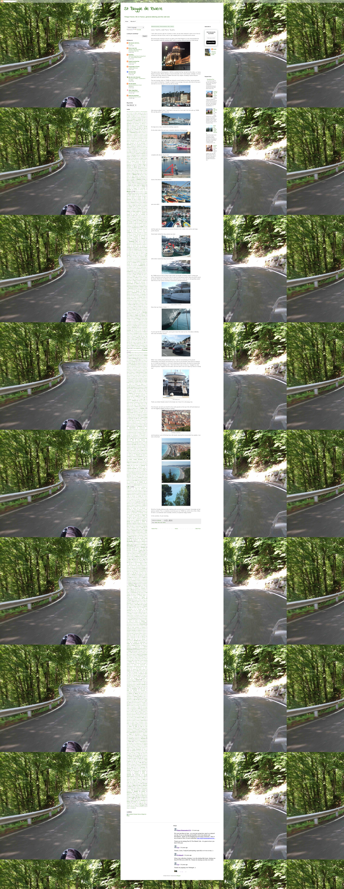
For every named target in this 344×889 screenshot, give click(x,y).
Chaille (134, 229)
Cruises (128, 276)
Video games (130, 777)
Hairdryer (128, 391)
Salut (130, 672)
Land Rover (135, 465)
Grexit (130, 384)
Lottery (132, 499)
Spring (141, 713)
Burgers (135, 200)
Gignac (144, 370)
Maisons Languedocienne (140, 506)
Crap (133, 273)
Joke (145, 445)
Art (133, 149)
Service (134, 687)
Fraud (139, 354)
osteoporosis (144, 579)
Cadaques (134, 203)
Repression (129, 646)
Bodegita (145, 182)
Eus (140, 325)
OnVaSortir (134, 575)
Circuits (139, 243)
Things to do (139, 746)
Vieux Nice (143, 777)
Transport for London (131, 758)
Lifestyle (144, 487)
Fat (129, 334)
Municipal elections (131, 548)
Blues (146, 180)
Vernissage (137, 774)
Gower (136, 379)
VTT (141, 783)
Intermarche (135, 435)
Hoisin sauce (135, 408)
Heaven (139, 397)
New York (138, 559)
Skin (145, 696)
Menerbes (144, 523)
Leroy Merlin (135, 480)
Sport (136, 713)
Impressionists (132, 427)
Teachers (145, 735)
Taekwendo (145, 732)
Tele (146, 737)
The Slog (131, 744)
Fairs (133, 331)
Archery (133, 146)
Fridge (129, 358)
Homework (135, 411)
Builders (133, 197)
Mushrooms (134, 551)
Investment (143, 436)
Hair (145, 390)
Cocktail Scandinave (138, 250)
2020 (132, 114)
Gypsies (130, 390)
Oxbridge (134, 580)
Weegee (143, 791)
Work (133, 798)
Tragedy (128, 755)
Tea (140, 735)
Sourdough (133, 708)
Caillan (129, 205)
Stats (138, 720)
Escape (135, 322)
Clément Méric (135, 247)
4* (138, 114)
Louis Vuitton (144, 499)
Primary (141, 619)
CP (139, 271)
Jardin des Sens (135, 442)
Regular (135, 642)
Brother (128, 196)
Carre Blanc (135, 214)
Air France (133, 128)
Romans (130, 655)
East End (145, 307)
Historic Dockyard (142, 405)
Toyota (144, 753)
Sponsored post (130, 713)
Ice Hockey (133, 423)
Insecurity (129, 433)
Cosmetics (144, 268)
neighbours (137, 556)
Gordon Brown (138, 375)
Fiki (146, 337)
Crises (139, 274)
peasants (144, 589)
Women (144, 797)
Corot (133, 268)
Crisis (145, 274)
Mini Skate (145, 529)
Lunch (137, 502)
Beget (137, 170)
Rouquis (144, 657)
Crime (134, 274)
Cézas (146, 227)
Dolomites (143, 294)
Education (144, 312)
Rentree (138, 645)
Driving (129, 304)
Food (128, 348)
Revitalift (135, 651)
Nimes (141, 563)
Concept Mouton (142, 262)
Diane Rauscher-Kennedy (132, 286)
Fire (135, 340)
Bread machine (135, 193)
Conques (135, 265)
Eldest (136, 315)
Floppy (132, 345)
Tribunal (140, 759)
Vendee (143, 773)
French (145, 355)
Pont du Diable (137, 610)
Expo (140, 328)
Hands (146, 391)
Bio (141, 173)
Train (133, 755)
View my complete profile (213, 53)
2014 (128, 114)
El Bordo (131, 315)
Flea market (136, 343)
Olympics (134, 574)
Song (128, 707)
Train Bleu (138, 755)
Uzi (137, 767)
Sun (161, 522)
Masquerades (144, 514)
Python (139, 630)
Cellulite (141, 226)
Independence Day (132, 432)
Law (138, 473)
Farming (135, 333)
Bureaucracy (129, 200)
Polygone (144, 607)
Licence (130, 485)
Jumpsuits (129, 448)
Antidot (133, 141)
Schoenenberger (130, 679)
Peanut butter (137, 589)
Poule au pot (144, 615)
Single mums (139, 694)
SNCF (146, 701)
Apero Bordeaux (130, 143)
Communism (136, 259)
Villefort (144, 779)
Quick (145, 633)
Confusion (129, 265)
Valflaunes (135, 768)
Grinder (136, 384)
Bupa (144, 199)
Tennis (133, 740)
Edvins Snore (132, 313)
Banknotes (129, 162)
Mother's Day (130, 544)
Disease (128, 292)
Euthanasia (145, 325)
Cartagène (139, 215)
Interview (134, 436)
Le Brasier (134, 474)
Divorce (128, 294)
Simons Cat (143, 693)
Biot (145, 173)
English (139, 319)
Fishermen (139, 342)
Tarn (132, 735)
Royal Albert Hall (139, 658)
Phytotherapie (130, 598)
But (141, 202)
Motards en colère (141, 542)
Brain (142, 191)
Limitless (128, 491)
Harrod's (133, 394)
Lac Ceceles (140, 463)
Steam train (143, 720)
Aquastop (139, 144)
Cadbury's (140, 203)
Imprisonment (142, 427)
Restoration (145, 649)
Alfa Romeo (143, 129)
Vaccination (142, 767)
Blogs (144, 179)
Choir (140, 239)
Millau (128, 529)
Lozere (144, 500)
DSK (143, 304)
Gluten (145, 372)
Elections (143, 315)
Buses (128, 202)
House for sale (136, 417)
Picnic (129, 600)
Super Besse (144, 728)
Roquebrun (140, 655)
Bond (134, 183)
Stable (144, 719)
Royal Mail (137, 660)
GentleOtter (135, 369)
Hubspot (145, 418)
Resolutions (135, 648)
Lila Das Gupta (137, 490)
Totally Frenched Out (134, 61)
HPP (136, 418)
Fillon (129, 339)
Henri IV (136, 399)
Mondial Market (134, 535)
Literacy (128, 493)
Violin (141, 780)
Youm (136, 805)
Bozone (137, 191)
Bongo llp (139, 183)
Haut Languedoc (141, 394)
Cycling (136, 277)
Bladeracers (143, 176)
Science (134, 681)
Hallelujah (134, 391)
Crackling (129, 273)
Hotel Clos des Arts (132, 415)
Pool (132, 612)
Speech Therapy (142, 711)
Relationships (142, 642)
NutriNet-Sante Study (136, 568)
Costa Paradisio (130, 270)
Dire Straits (140, 289)
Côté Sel (138, 270)
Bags (142, 158)
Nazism (128, 556)
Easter (129, 309)
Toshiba (132, 752)
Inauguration (129, 429)
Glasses (132, 372)
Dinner (142, 288)
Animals (145, 135)
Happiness (130, 393)
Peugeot (139, 594)
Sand (141, 672)
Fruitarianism (130, 360)
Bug (127, 197)
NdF (132, 556)
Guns (142, 388)
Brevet (141, 193)
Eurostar (135, 325)
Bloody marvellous (139, 180)
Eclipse (144, 309)
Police (129, 606)
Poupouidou (130, 616)
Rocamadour (144, 654)
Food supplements (137, 348)
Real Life (136, 639)
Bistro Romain (135, 176)
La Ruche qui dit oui (131, 463)
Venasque (129, 773)
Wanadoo (130, 788)
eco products (129, 310)
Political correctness (137, 606)
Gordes (131, 375)
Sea (145, 682)
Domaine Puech (130, 298)
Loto (128, 499)
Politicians (145, 606)
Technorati (137, 737)
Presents (130, 619)
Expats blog (135, 328)
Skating (135, 696)
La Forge (144, 457)
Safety (135, 664)
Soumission (133, 707)
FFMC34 (137, 337)
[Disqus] (195, 849)
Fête (139, 336)
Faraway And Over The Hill (134, 96)
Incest (129, 430)
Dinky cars (137, 288)
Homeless (129, 411)
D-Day (146, 277)
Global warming (139, 372)
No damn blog (132, 72)
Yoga (140, 803)
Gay (132, 367)
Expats (129, 328)
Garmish (144, 364)
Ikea (145, 424)
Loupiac (130, 500)
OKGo (137, 571)
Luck (133, 502)
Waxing (143, 789)
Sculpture (140, 682)
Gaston (144, 366)
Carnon (128, 214)
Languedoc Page (131, 467)
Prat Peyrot (133, 618)
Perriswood (133, 592)
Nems (142, 556)
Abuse (128, 119)
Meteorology (138, 526)
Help (144, 397)
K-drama (140, 448)
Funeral (128, 361)
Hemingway (129, 399)
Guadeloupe (140, 387)
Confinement (142, 264)
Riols (128, 652)
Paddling (140, 582)
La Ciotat (130, 457)
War (134, 788)
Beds (129, 170)
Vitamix (128, 783)
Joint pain (140, 445)
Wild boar (137, 795)
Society (128, 703)
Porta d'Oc (145, 612)
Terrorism (138, 740)
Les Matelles (140, 482)
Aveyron (144, 155)
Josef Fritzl (133, 447)
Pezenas (129, 595)
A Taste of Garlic (131, 116)
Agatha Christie (134, 125)
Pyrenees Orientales (131, 630)
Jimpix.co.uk (144, 444)
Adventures (129, 123)
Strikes (130, 726)
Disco (144, 291)
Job (129, 445)
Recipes (136, 640)
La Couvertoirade (137, 457)
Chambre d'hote (142, 229)
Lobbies (137, 494)
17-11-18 (130, 113)
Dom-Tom (129, 295)
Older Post (197, 528)
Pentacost (139, 591)
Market (133, 511)
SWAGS (128, 731)
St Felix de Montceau (131, 716)
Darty (135, 280)
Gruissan (144, 385)
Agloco (128, 126)
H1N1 (135, 390)
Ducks (129, 306)
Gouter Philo (130, 379)
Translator (137, 756)
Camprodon (129, 208)
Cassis (144, 217)
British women (132, 194)
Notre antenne (130, 567)
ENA (129, 319)
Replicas (144, 645)
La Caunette (139, 456)
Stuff (141, 726)
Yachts (164, 522)
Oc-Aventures (143, 569)
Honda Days (215, 146)
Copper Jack (135, 267)
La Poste (137, 461)
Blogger (133, 179)
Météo (132, 526)
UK (140, 762)
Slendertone (129, 699)
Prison (130, 621)
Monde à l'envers (136, 533)
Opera (140, 575)
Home (126, 21)
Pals (140, 583)
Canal (134, 208)
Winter (139, 797)
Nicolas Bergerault (139, 562)
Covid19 (129, 271)
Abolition (144, 117)
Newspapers (135, 560)
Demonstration (130, 283)
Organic (144, 577)
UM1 (129, 764)
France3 (141, 352)
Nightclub (130, 563)
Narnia (128, 554)
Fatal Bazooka (134, 334)
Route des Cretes (130, 658)
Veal (139, 770)
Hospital (139, 414)
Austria (137, 153)
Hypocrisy (134, 421)
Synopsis (139, 732)
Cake (134, 205)
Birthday (135, 174)
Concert (128, 264)
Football (145, 348)
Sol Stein (137, 705)
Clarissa (128, 246)
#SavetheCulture (130, 111)
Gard (128, 364)
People (144, 591)
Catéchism (136, 221)
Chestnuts (135, 236)
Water (132, 789)
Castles (134, 220)
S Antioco (138, 663)
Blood (132, 180)
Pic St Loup (144, 598)
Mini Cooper (138, 529)
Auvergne (134, 155)
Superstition (137, 729)
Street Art (141, 725)
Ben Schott (143, 171)
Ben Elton (137, 171)
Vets (136, 776)
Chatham (145, 233)
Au (134, 152)
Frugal (146, 358)
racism (139, 634)
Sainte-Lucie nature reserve (139, 669)
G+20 (138, 361)
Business (133, 202)
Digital (146, 286)
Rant (143, 636)
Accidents (133, 119)
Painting (130, 583)
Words (128, 798)
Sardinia (141, 673)
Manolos (141, 509)
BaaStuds (144, 156)
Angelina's (136, 135)
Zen (137, 806)
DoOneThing (129, 300)
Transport (144, 756)
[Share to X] (168, 520)
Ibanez (128, 423)
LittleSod (139, 493)
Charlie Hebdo (136, 230)
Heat (134, 397)
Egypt (142, 313)
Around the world (143, 147)
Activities (139, 119)
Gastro (128, 367)
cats (135, 223)
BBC (145, 165)
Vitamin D (144, 782)
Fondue (144, 346)
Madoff (133, 505)
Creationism (138, 273)
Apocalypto (143, 143)
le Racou (142, 476)
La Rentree (134, 462)
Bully (135, 199)
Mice (129, 527)
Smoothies (140, 701)
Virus (135, 782)
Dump (134, 306)
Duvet (136, 307)
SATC (130, 675)
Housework (130, 418)
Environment (136, 321)
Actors (144, 119)
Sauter (134, 676)
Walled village (136, 786)
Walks (129, 786)
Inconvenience (135, 430)
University (143, 764)
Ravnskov (144, 637)
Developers (135, 285)
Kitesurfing (136, 451)
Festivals (134, 336)
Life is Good (137, 487)
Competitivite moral (131, 261)
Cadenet (145, 203)
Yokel (145, 803)
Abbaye (128, 117)
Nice (159, 522)
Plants (133, 601)
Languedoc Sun (141, 467)
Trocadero (144, 761)
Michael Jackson (135, 527)
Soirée (132, 705)
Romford (135, 655)
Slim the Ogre (137, 699)
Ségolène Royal (130, 685)
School (137, 679)
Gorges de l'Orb (136, 376)
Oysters (130, 582)
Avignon (128, 156)
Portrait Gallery (142, 613)
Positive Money (130, 615)
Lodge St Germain (131, 496)
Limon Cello (134, 491)
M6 (136, 503)
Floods (128, 345)
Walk (139, 785)
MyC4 (134, 553)
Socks (144, 703)
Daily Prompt (135, 279)
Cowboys (135, 271)
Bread (129, 193)
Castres (140, 220)
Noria (139, 565)
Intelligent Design (142, 433)
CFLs (130, 229)
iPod (128, 438)
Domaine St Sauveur (141, 298)
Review (130, 651)
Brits (138, 194)
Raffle (128, 636)
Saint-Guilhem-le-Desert (138, 666)
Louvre (135, 500)
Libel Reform (144, 483)
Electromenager (134, 316)
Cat (145, 220)
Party (142, 586)
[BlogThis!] (166, 520)
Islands (136, 438)
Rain (138, 636)
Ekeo (146, 313)
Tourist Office (144, 752)
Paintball (145, 582)
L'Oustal (133, 456)
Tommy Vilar (140, 750)
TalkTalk (144, 734)
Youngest (141, 805)
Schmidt (143, 678)
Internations (143, 435)
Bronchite (144, 194)
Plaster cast (139, 601)
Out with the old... (215, 110)
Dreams (141, 303)
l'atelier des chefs (136, 453)
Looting (140, 497)
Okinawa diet (143, 571)
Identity (132, 424)
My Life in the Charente (134, 77)
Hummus (144, 420)
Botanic (143, 186)
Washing (139, 788)
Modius (133, 532)
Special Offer (134, 711)
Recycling (142, 640)
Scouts (134, 682)
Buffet (144, 196)
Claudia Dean (136, 246)
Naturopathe (143, 554)
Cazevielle (134, 224)
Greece (141, 382)
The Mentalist (129, 743)
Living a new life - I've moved (215, 93)
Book (129, 185)
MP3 (145, 545)
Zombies (141, 806)
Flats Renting (129, 343)
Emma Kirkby (144, 318)
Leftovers (137, 479)
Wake (129, 785)
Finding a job (129, 340)
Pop (136, 612)
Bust (138, 202)
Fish (128, 342)
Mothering (143, 544)
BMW (129, 182)
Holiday (142, 408)
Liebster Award (136, 485)
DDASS (139, 280)
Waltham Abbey (144, 786)
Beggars (141, 170)
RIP (131, 652)
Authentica (143, 153)
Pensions (132, 591)
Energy (133, 319)
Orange (130, 577)
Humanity (138, 420)
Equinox (130, 322)
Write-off (137, 800)
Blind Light (139, 177)
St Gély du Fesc (141, 716)
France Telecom (134, 352)
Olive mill (141, 573)
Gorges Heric (134, 378)
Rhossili (140, 651)
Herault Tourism (142, 400)
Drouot (138, 304)
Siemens (130, 693)
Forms (135, 350)
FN (129, 346)
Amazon (144, 132)
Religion (128, 643)
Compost (138, 261)
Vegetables (129, 771)
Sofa (128, 705)
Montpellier (130, 541)
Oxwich (138, 580)
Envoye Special (144, 321)
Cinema (134, 243)
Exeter (140, 327)
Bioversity (129, 174)
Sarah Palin (135, 673)
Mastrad (130, 515)
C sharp (128, 203)
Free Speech (144, 354)
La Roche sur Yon (142, 462)
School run (145, 679)
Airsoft (140, 128)
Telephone (137, 738)
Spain (142, 709)
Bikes (133, 173)
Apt (134, 144)
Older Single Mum (133, 90)
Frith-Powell (140, 358)
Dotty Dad (144, 300)
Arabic (144, 144)
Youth (128, 806)
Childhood (143, 238)
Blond (128, 180)
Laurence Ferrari (130, 471)
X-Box (140, 801)
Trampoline (145, 755)
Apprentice (129, 144)
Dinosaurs (134, 289)
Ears (141, 307)
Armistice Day (135, 147)
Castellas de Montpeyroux (140, 218)
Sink (145, 694)
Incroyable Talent (143, 430)
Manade (143, 508)
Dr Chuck (129, 301)
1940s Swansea (137, 113)
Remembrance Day (137, 643)
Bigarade (129, 173)
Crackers (144, 271)
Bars (135, 165)
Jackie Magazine (141, 439)
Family (144, 331)
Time (145, 749)
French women (132, 357)
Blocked (144, 177)
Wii (133, 795)
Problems (143, 621)
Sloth (143, 699)
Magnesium (138, 505)
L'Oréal (128, 456)
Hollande (135, 409)
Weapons (129, 791)
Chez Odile (143, 236)
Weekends (129, 792)
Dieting (141, 286)
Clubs (140, 249)
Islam (131, 438)
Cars (133, 215)
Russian (132, 663)
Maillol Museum (130, 506)
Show (128, 690)
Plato (145, 601)
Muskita (145, 551)
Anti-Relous (141, 138)
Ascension (145, 149)
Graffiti (140, 379)
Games (139, 363)
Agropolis (140, 126)
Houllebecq (145, 415)
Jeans (139, 444)
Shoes (128, 688)
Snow (130, 702)
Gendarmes (137, 367)
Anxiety (137, 141)
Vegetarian (136, 771)
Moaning (134, 530)
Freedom (130, 355)
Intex (139, 436)
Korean (145, 451)
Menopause (129, 524)
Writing (128, 802)
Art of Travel (138, 149)
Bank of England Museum (133, 161)
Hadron (140, 390)
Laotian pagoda (142, 468)
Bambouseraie (143, 159)
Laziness (143, 473)
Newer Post (154, 528)
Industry (139, 432)
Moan (129, 530)
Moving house (139, 545)
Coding (145, 250)
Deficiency (129, 282)
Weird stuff (143, 792)
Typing (128, 762)
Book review (137, 185)
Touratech (138, 752)
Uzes (132, 767)
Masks (138, 514)
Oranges (135, 577)
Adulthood (135, 122)
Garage (144, 363)
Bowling (135, 189)
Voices (137, 783)
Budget (139, 196)
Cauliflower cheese (142, 223)
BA (138, 156)
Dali (145, 279)
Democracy (143, 282)
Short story (142, 688)
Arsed (129, 149)
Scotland (128, 682)
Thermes (128, 746)
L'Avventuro (131, 454)
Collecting (134, 255)
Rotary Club (137, 657)
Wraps (132, 800)
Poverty (136, 616)
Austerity (132, 153)
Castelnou (129, 220)
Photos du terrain (132, 62)
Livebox (144, 493)
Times (128, 750)
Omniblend (140, 574)
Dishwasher (134, 292)
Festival (140, 334)
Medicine (138, 520)
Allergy (135, 131)
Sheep (144, 687)
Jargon (142, 442)
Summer (135, 728)
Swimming (140, 731)
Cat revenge (129, 221)
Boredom (129, 186)
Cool (146, 265)
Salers (133, 670)
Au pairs (139, 152)
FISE (145, 340)
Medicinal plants (130, 520)
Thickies (133, 746)
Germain (145, 369)
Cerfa (146, 226)
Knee (141, 451)
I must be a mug (142, 421)
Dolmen (137, 294)
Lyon (132, 503)
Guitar (131, 388)
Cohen (137, 252)
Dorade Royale (137, 300)
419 (141, 114)
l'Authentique (144, 453)
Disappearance (130, 291)
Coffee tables (131, 252)
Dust (145, 306)
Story (129, 725)
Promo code (135, 624)
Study (136, 726)
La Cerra (145, 456)
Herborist (137, 402)
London (139, 496)
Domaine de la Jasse (131, 297)
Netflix (133, 557)
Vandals (128, 770)
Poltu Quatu (136, 607)
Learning (140, 477)
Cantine (128, 209)
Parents (139, 585)
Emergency (137, 318)
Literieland (134, 493)
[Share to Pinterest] (172, 520)
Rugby (136, 661)
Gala (142, 361)
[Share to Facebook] (170, 520)
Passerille (137, 588)
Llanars (132, 494)
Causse (128, 224)
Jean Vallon (133, 444)
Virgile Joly (129, 782)
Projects (130, 624)
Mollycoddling (140, 532)
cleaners (143, 246)
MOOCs (144, 541)
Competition (143, 259)
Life (128, 487)
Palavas (135, 583)
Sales (138, 670)
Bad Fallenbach (135, 158)
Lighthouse (129, 488)
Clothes (130, 249)
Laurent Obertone (132, 473)
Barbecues (129, 165)
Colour (135, 256)
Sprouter (134, 714)
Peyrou (144, 594)
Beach (135, 167)
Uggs (136, 762)
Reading (128, 639)
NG (141, 560)
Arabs (128, 146)
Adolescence (138, 120)
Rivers (139, 652)
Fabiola (144, 328)
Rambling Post (210, 79)
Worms (144, 798)
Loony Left (135, 497)
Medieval (144, 520)
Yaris (133, 803)
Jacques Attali (138, 441)
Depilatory (129, 285)
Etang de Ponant (142, 324)
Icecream (139, 423)
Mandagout (129, 509)
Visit (138, 782)
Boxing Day (142, 189)
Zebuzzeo (133, 806)
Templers (128, 740)
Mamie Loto (136, 508)
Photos (143, 597)
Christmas (131, 241)
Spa (132, 709)
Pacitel (135, 582)
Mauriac (134, 517)
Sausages (129, 676)
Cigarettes (129, 243)
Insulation (135, 433)
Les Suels (134, 483)
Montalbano (135, 539)
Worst (128, 800)
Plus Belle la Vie (138, 604)
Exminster (145, 327)
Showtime (135, 690)
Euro (131, 325)
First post (140, 340)
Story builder (134, 725)
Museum (128, 551)
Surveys (144, 729)
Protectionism (129, 625)
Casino (139, 217)
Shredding (143, 690)
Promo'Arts (142, 624)
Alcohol (136, 129)
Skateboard (129, 696)
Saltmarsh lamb (144, 670)
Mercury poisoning (142, 524)
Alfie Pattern (129, 131)
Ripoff (135, 652)
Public (142, 625)
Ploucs (142, 603)
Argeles (144, 146)
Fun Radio (143, 360)
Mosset (133, 542)
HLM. (145, 406)
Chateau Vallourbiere (137, 233)
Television (143, 738)
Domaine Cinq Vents (141, 295)
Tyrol (132, 762)
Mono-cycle (137, 536)
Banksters (129, 164)
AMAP (139, 132)
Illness (128, 426)
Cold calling (135, 253)
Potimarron (137, 615)
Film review (134, 339)
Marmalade (135, 512)
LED (132, 479)
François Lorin (133, 354)
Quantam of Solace (136, 631)
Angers (140, 135)
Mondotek (141, 535)
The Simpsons (137, 743)
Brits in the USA (133, 48)
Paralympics (144, 583)
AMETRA (136, 134)
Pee (127, 591)
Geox (141, 369)
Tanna (128, 735)
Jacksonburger (130, 441)
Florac (137, 345)
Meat (134, 518)
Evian (129, 327)
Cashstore (134, 217)
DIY (133, 294)
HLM (141, 406)
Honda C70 (143, 411)
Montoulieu (143, 539)
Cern (129, 227)
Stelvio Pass (134, 722)
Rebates (143, 639)
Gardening (133, 364)
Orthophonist (129, 579)
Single (133, 694)
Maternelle (137, 515)
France (144, 350)
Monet (146, 535)
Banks (144, 162)
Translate (138, 29)
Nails (145, 553)
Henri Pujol (142, 399)
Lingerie (140, 491)
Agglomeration (143, 125)
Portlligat (130, 613)
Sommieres (143, 705)
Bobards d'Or (139, 182)
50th (145, 114)
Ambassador (129, 134)
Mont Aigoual (129, 538)
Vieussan (137, 777)
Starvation (129, 720)
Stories (141, 723)
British (146, 193)
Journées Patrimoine (141, 447)
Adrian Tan (129, 122)
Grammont (130, 381)
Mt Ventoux (129, 547)
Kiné (146, 450)
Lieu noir (144, 485)
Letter (139, 483)
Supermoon (130, 729)
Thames (136, 741)
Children (128, 239)
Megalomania (136, 521)
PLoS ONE (135, 603)
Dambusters (129, 280)
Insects (144, 432)
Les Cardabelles (130, 482)
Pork (140, 612)
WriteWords (143, 800)
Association (129, 152)
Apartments (143, 141)
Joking (128, 447)
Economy (144, 310)
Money (130, 536)
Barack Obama (142, 164)
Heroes (141, 402)
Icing (144, 423)
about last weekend (133, 95)
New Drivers (145, 557)
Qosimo (144, 630)
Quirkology (129, 634)
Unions (138, 764)
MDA (129, 518)
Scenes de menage (132, 678)
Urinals (128, 765)
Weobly (133, 794)
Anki (129, 137)
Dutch (128, 307)
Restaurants (130, 649)
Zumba (132, 808)
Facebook (129, 330)
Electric (128, 316)
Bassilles (140, 165)
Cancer (139, 208)
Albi (132, 129)
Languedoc (143, 465)
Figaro (142, 337)
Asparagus (135, 150)
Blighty (133, 177)
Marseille (141, 512)
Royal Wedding (144, 660)
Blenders (128, 177)
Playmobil (129, 603)
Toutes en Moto (132, 753)
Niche (132, 562)
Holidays (129, 409)
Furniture (134, 361)
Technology (130, 737)
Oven (129, 580)
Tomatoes (134, 750)
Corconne (129, 268)
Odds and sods (130, 571)
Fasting (145, 333)
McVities (145, 517)
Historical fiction (130, 406)
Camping (130, 206)
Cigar (144, 241)
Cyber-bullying (130, 277)
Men (139, 523)
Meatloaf (139, 518)
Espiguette (141, 322)
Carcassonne (144, 211)
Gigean (139, 370)
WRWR (134, 801)
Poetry (145, 604)
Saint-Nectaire (139, 667)
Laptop (128, 469)
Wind (129, 797)
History (136, 406)
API (137, 143)
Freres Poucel (140, 357)
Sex (139, 687)
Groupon (139, 385)
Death (144, 280)
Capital (133, 209)
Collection (140, 255)
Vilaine (134, 779)
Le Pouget (136, 476)
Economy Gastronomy (131, 312)
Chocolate (134, 239)
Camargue (145, 205)
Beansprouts (143, 167)
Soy (129, 709)
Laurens (137, 471)
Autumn (128, 155)
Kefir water (133, 450)
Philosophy (135, 597)
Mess (128, 526)
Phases (134, 595)
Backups (128, 158)
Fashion (141, 333)
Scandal (144, 676)
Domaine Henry (142, 297)
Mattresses (129, 517)
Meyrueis (145, 526)
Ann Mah (134, 137)
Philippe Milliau (142, 595)
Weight (136, 792)
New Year (131, 559)
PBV (132, 589)
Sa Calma (144, 663)
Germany (130, 370)
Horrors (133, 414)
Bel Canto (130, 171)
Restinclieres (138, 649)
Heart (142, 396)
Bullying (139, 199)
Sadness (128, 664)
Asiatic (129, 150)
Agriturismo (134, 126)
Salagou (128, 670)
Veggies (143, 771)
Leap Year (134, 477)
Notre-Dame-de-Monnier (141, 567)
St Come (144, 714)
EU (127, 325)
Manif (135, 509)
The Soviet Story (138, 744)
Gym (146, 388)
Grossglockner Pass (131, 385)
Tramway (130, 756)
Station (134, 720)
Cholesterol (145, 239)
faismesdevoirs (138, 331)
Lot (145, 497)
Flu (146, 345)
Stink (137, 723)
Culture (133, 276)
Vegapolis (144, 770)
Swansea (134, 731)
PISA (140, 600)
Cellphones (135, 226)
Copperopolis (143, 267)
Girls (128, 372)
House (129, 417)
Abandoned (143, 116)
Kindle (142, 450)
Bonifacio (145, 183)
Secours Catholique (141, 684)
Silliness (136, 693)
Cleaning (129, 247)
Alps (128, 132)
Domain (134, 295)
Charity (128, 230)
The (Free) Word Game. (134, 91)
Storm (146, 723)
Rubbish (130, 661)
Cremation (145, 273)
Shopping (134, 689)
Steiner (128, 722)
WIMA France (144, 795)
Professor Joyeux (138, 622)
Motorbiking (130, 546)
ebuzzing (139, 309)
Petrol (133, 594)
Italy (133, 439)
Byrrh (144, 202)
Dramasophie (135, 303)
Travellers (145, 758)
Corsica (138, 268)
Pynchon (144, 628)
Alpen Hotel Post (142, 131)
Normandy (144, 565)
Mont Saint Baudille (139, 538)
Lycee (142, 502)
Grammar (145, 379)
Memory (134, 523)
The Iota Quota (132, 83)
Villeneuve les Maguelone (132, 780)
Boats (156, 522)
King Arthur (130, 451)
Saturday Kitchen (137, 675)
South (139, 708)
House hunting (144, 417)
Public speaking (135, 627)
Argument (129, 147)
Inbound (135, 429)
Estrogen (135, 324)
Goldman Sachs (132, 373)
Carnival (143, 212)
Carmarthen (136, 212)
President (136, 619)
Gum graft (137, 388)
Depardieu (143, 283)
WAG (146, 783)
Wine (133, 797)
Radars (144, 634)
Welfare (128, 794)
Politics (130, 607)
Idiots (137, 424)
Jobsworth (134, 445)
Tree (129, 759)
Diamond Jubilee (142, 285)
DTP (146, 304)
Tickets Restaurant (136, 749)
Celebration (129, 226)
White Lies (143, 794)
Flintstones (143, 343)
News (144, 559)
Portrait (135, 613)
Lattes (144, 469)
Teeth (142, 737)
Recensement (129, 640)
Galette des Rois (132, 363)
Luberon (128, 502)
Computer (134, 262)
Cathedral (130, 223)
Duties (132, 307)
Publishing (129, 628)
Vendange (136, 773)
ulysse (145, 762)
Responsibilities (143, 648)
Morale (128, 542)
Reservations (137, 646)
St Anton (139, 714)
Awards (134, 156)
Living (128, 494)
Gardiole (139, 364)
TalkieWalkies (137, 734)
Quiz (134, 634)
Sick (134, 691)
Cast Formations (130, 218)
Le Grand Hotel (141, 474)
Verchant (129, 774)
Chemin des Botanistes (140, 235)
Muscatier (135, 550)
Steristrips (141, 722)
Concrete (135, 264)
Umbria (133, 764)
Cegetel (144, 224)
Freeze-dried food (138, 355)
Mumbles (143, 547)
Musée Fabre (142, 550)
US (131, 765)
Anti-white (140, 140)
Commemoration (144, 258)
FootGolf (130, 350)
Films (140, 339)
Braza (146, 191)
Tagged (130, 734)
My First (129, 553)
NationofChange (134, 554)
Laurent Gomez (144, 471)
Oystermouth (144, 580)
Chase (144, 230)
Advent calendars (142, 122)
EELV (138, 313)
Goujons (145, 378)
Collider (130, 256)
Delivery (136, 282)
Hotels (139, 415)
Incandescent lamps (143, 429)
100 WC (137, 111)
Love (139, 500)
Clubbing (135, 249)
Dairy (141, 279)
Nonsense (134, 565)
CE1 (139, 224)
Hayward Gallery (130, 396)
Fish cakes (133, 342)
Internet (128, 436)
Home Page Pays (142, 409)
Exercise (134, 327)
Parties (136, 586)
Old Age (135, 573)
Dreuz (146, 303)
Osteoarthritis (137, 579)
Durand (139, 306)
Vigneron (129, 779)
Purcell (139, 628)
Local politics (143, 494)
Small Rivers (134, 701)
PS (134, 625)
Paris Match (129, 586)
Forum (139, 350)
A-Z (138, 116)
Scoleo (144, 681)
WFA (138, 794)
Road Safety (132, 654)
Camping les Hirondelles (140, 206)
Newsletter (129, 560)
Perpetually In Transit (134, 66)
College (145, 255)
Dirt (145, 289)
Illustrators (134, 426)
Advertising (136, 123)
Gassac (139, 366)
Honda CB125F (130, 412)
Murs (139, 548)
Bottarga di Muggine (132, 188)
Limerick (144, 490)
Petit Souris (141, 592)
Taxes (136, 735)
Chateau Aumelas (138, 232)
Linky (145, 491)
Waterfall (138, 789)
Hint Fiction (134, 405)
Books (143, 185)
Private (136, 621)
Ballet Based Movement (133, 159)
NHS (145, 560)
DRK (134, 304)
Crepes (129, 274)
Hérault (134, 400)
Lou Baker (137, 499)
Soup (139, 707)
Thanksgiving (143, 741)
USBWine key (141, 765)
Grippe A (143, 384)
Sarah (214, 49)
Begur (146, 170)
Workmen (139, 798)
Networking (138, 557)
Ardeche (139, 146)
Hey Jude (134, 403)
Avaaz (139, 155)
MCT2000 (140, 517)
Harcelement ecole (139, 393)
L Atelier (129, 453)
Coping (129, 267)
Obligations (135, 569)
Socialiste (144, 702)
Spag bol (137, 709)
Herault (128, 400)
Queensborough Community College (134, 633)
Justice (134, 448)
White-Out (129, 795)
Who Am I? (133, 21)
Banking (143, 161)
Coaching (145, 249)
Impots (146, 426)
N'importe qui (139, 553)
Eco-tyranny (137, 310)
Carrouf (128, 215)
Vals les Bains (143, 768)
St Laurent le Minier (139, 717)
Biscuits (141, 174)
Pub (138, 625)
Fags (145, 330)
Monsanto (144, 536)
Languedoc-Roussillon (131, 468)
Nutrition (144, 568)
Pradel (141, 616)
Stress (146, 725)
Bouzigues (129, 189)
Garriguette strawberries (132, 366)
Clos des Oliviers (143, 247)
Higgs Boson (140, 403)
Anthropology (134, 138)
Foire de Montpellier (136, 346)
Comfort (137, 258)
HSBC (140, 418)
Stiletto (132, 723)
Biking (138, 173)
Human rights (131, 420)
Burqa (144, 200)
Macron (140, 503)
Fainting (128, 331)
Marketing (139, 511)
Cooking (141, 265)
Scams (138, 676)
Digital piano (130, 288)
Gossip (140, 378)
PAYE (128, 589)
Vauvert (134, 770)
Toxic (139, 753)
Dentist (137, 283)
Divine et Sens (142, 292)
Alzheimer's (133, 132)
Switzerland (132, 732)
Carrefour (143, 214)
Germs (135, 370)
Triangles (134, 759)
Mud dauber (136, 547)
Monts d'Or (138, 541)
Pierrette (135, 600)
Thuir (136, 747)
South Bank (144, 708)
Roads (138, 654)
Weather (136, 791)
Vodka (133, 783)
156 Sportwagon (143, 111)
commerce (130, 259)
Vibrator (140, 776)
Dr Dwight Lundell (137, 301)
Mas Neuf (133, 514)
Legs (141, 479)
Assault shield (143, 150)
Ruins (141, 661)
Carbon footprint (136, 211)
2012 (145, 113)
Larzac (133, 469)
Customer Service (142, 276)
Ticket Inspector (142, 747)
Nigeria (145, 562)
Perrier (128, 592)
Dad (129, 279)
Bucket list (134, 196)
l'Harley (144, 454)
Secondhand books (131, 684)
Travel (139, 758)
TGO (129, 741)
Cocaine (130, 250)
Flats (145, 342)
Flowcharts (142, 345)
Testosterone (144, 740)
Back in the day (132, 73)
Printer (146, 619)
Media (144, 518)
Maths (143, 515)
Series (129, 687)
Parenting (131, 585)
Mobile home (140, 530)
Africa (128, 125)
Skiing (140, 696)
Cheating (130, 235)
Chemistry (129, 236)
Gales (146, 361)
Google (138, 373)
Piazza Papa (137, 598)
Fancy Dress (129, 333)
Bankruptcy (137, 162)
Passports (143, 588)
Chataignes (129, 232)
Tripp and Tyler (136, 761)
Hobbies (128, 408)
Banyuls (134, 164)
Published (143, 627)
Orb (139, 577)
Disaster (138, 291)
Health (137, 396)
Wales (134, 785)
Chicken (136, 238)
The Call (130, 44)
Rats (139, 637)
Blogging (139, 179)
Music (140, 552)
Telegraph (130, 738)
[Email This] (165, 520)
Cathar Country (144, 221)
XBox (145, 801)
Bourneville (143, 188)
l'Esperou (138, 454)
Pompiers (140, 609)
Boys (129, 191)
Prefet (139, 618)
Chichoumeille (129, 238)
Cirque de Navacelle (136, 244)
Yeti (136, 803)
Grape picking (135, 382)
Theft (145, 744)
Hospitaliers (145, 414)
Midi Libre (143, 527)
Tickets (128, 749)
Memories (129, 523)
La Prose (143, 461)
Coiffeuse (142, 252)
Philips (128, 597)
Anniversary (139, 137)
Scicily (129, 681)
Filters (145, 339)
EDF (139, 312)
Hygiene (128, 421)
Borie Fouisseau (136, 186)
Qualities (128, 631)
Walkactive (145, 785)
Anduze (141, 134)
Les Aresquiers (143, 480)
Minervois (133, 529)
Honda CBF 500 (138, 412)
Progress (145, 622)
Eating (134, 309)
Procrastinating (130, 622)
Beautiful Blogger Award (132, 168)
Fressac (145, 357)
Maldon (128, 508)
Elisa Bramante (143, 316)
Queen (144, 631)
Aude (128, 153)
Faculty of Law (137, 330)
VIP (145, 780)
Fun (137, 360)
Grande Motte (138, 381)
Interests (128, 435)
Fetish (132, 337)
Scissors (139, 681)
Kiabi (138, 450)
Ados (145, 120)
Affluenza (144, 123)
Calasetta (139, 205)
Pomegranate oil (131, 609)
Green (146, 382)
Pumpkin (134, 628)
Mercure (135, 524)
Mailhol (144, 505)
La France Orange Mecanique (135, 459)
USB (135, 765)
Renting (133, 645)
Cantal (144, 208)
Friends (134, 358)
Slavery (138, 697)
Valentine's (129, 768)
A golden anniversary (133, 67)
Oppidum (145, 575)
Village (139, 779)
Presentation (144, 618)
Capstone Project (140, 209)
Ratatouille (133, 637)
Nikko (136, 563)
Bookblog (131, 54)
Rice (145, 651)
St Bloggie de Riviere (143, 9)
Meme (143, 521)
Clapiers (144, 244)
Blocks (128, 179)
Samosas (135, 672)
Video (144, 776)
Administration (130, 120)
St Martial (134, 719)
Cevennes (134, 227)
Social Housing (136, 702)
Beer (133, 170)
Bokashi (130, 183)
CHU (140, 241)
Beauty (139, 168)
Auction (144, 152)
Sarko (146, 673)
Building (139, 197)
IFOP (141, 424)
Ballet (146, 158)
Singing (128, 694)
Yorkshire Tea (129, 805)
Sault (144, 675)
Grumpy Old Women (131, 387)
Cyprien (141, 277)
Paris (144, 585)
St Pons (139, 719)
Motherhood (137, 544)
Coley (142, 253)
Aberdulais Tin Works (136, 117)
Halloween (140, 391)
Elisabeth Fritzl (130, 318)
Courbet (143, 270)
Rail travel (133, 636)
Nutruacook (129, 569)
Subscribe (211, 42)
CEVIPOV (141, 227)
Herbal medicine (130, 402)
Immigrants (140, 426)
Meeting (128, 521)
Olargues (129, 573)
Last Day (139, 469)
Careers (130, 212)
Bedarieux (145, 168)
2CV (135, 114)
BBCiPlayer (129, 167)
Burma (140, 200)
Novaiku (128, 568)
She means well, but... (134, 43)
